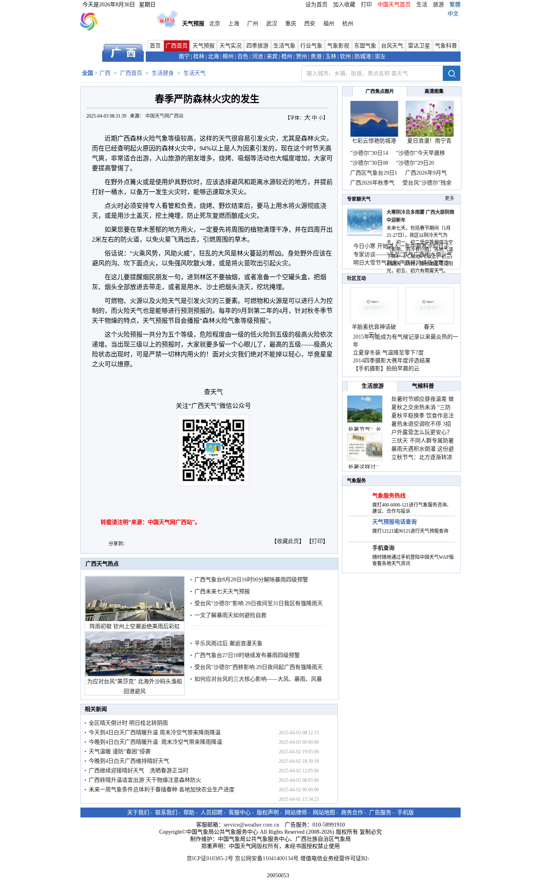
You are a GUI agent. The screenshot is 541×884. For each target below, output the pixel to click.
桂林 (198, 56)
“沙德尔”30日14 (369, 153)
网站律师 (296, 812)
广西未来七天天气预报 (222, 591)
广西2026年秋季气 (372, 183)
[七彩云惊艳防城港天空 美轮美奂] (374, 135)
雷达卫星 (419, 46)
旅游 (438, 5)
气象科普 (446, 46)
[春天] (430, 322)
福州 (328, 24)
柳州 (228, 56)
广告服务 (380, 812)
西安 (309, 24)
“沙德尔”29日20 (415, 163)
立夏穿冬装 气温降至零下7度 (388, 353)
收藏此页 (288, 541)
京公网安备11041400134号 (267, 858)
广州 (252, 24)
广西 (104, 73)
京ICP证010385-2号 (210, 858)
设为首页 (316, 5)
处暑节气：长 (364, 429)
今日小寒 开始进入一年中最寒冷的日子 (401, 246)
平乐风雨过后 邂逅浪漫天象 (228, 643)
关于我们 (138, 812)
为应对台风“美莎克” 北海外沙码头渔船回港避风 (134, 686)
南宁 (184, 56)
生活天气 (194, 73)
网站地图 (324, 812)
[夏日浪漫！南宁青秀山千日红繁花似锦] (430, 135)
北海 (213, 56)
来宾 (272, 56)
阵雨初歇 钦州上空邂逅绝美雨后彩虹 (135, 626)
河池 (257, 56)
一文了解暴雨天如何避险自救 (230, 615)
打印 (366, 5)
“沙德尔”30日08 (369, 163)
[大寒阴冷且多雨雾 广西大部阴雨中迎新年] (365, 234)
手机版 (405, 812)
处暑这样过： (364, 467)
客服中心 (240, 812)
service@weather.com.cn (251, 825)
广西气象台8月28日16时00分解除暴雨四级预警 (251, 580)
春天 (429, 327)
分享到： (118, 544)
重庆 (290, 24)
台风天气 (392, 46)
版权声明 (268, 812)
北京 (214, 24)
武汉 (271, 24)
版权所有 (268, 846)
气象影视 (338, 46)
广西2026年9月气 (426, 173)
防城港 (362, 56)
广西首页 (177, 46)
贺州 (301, 56)
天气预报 (203, 46)
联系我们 (166, 812)
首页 (155, 46)
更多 (449, 198)
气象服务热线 (389, 496)
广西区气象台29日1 (373, 173)
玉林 (330, 56)
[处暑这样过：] (365, 447)
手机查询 (383, 548)
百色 (242, 56)
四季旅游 (257, 46)
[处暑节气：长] (365, 409)
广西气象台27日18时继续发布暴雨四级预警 (247, 655)
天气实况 (230, 46)
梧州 (286, 56)
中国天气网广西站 (164, 116)
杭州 (347, 24)
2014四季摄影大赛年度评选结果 (392, 361)
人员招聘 (211, 812)
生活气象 (284, 46)
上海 (233, 24)
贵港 (316, 56)
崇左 (380, 56)
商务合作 (352, 812)
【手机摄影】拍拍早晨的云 (386, 369)
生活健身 (163, 73)
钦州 (345, 56)
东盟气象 (365, 46)
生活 (421, 5)
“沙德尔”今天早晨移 (420, 153)
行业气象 (311, 46)
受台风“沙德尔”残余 (426, 183)
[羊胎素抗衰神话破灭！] (374, 322)
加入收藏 (344, 5)
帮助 (188, 812)
